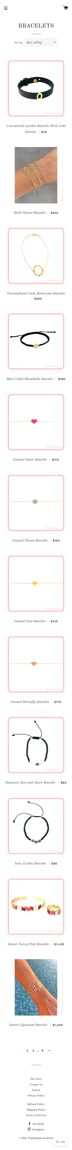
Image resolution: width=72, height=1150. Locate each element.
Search (36, 1090)
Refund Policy (36, 1104)
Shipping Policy (36, 1109)
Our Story (36, 1079)
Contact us (36, 1084)
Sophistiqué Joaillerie (40, 1138)
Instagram (37, 1129)
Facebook (38, 1124)
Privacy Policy (36, 1095)
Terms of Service (36, 1115)
